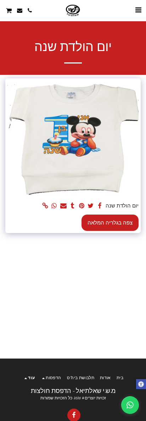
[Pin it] (81, 206)
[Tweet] (91, 206)
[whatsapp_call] (130, 405)
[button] (138, 10)
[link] (45, 206)
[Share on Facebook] (99, 206)
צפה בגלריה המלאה (110, 223)
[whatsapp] (54, 206)
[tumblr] (72, 206)
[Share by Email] (63, 206)
